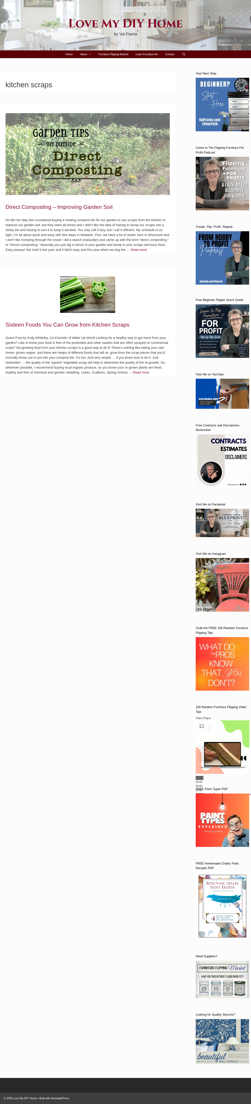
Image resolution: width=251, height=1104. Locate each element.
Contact (170, 54)
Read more (139, 250)
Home (69, 54)
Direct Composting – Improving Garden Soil (59, 207)
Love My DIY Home (125, 24)
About (83, 54)
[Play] (199, 778)
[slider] (199, 785)
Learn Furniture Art (147, 54)
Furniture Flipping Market (113, 54)
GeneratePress (60, 1098)
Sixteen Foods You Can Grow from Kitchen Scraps (67, 325)
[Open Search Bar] (183, 54)
